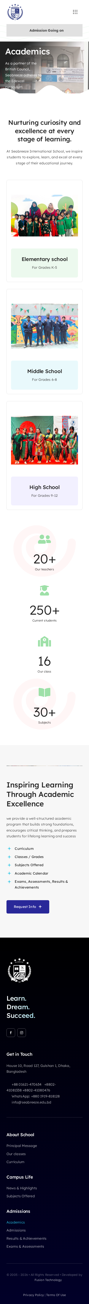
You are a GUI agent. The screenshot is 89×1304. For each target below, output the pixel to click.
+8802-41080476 (36, 1090)
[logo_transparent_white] (19, 959)
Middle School (44, 371)
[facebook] (10, 1032)
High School (44, 487)
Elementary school (45, 259)
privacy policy (33, 1295)
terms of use (56, 1295)
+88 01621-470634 (26, 1084)
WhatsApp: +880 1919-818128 (36, 1096)
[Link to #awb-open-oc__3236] (75, 12)
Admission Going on (42, 30)
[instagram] (21, 1032)
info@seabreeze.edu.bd (31, 1102)
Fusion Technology (48, 1280)
